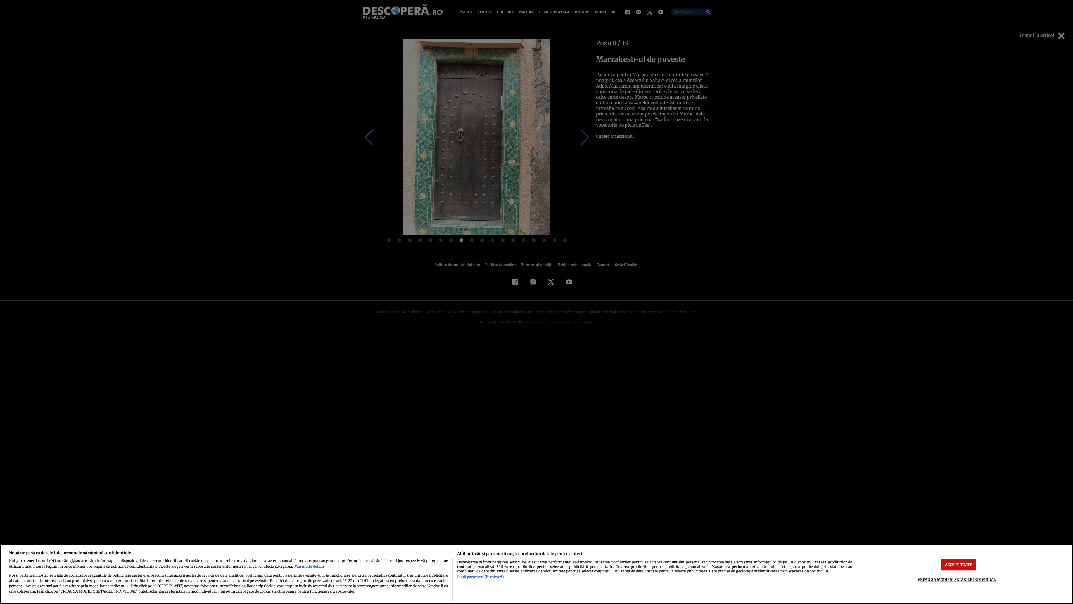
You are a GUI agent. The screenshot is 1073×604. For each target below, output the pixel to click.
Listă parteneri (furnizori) (480, 577)
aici (127, 586)
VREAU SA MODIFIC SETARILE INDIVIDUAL (957, 579)
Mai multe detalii (309, 566)
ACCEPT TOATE (958, 564)
